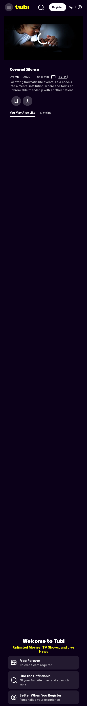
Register (57, 7)
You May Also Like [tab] (22, 112)
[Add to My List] (16, 101)
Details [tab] (45, 113)
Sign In (73, 7)
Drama (14, 76)
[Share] (27, 101)
